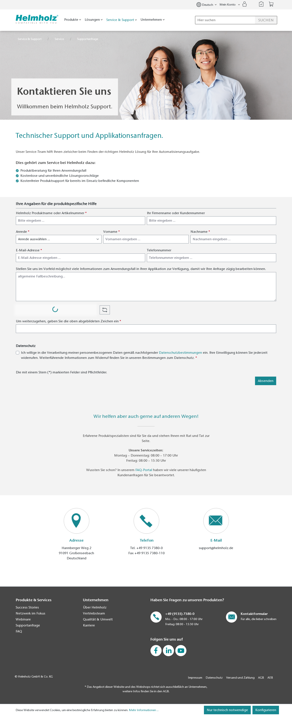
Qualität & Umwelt (98, 619)
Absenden (265, 381)
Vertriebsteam (94, 613)
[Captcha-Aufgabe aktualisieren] (105, 309)
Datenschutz (214, 677)
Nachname (200, 232)
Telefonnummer (159, 250)
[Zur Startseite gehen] (36, 19)
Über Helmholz (94, 607)
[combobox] (236, 20)
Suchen (266, 20)
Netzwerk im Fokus (30, 613)
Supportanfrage (28, 625)
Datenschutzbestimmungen (180, 353)
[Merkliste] (261, 4)
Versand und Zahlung (240, 677)
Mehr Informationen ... (144, 710)
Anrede (22, 232)
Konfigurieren (265, 710)
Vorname (111, 232)
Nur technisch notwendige (227, 710)
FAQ (19, 631)
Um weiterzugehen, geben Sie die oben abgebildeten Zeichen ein (68, 321)
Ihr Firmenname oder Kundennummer (176, 213)
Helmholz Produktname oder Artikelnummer (51, 213)
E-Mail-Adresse (29, 250)
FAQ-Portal (143, 470)
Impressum (195, 677)
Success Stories (27, 607)
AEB (270, 677)
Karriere (89, 625)
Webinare (23, 619)
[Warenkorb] (271, 4)
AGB (261, 677)
